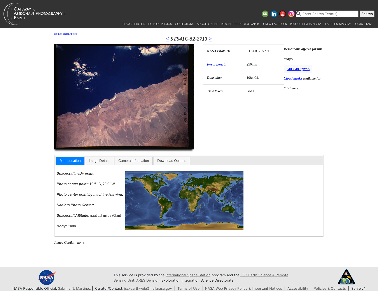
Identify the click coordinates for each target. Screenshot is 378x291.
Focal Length (216, 64)
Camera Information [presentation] (133, 161)
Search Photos (134, 24)
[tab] (70, 161)
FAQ (368, 24)
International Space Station (188, 275)
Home (57, 33)
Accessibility (297, 288)
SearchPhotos (70, 33)
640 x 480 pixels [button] (298, 69)
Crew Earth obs (275, 24)
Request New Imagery (306, 24)
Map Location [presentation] (70, 161)
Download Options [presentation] (171, 161)
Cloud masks (293, 78)
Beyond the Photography (240, 24)
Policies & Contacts (330, 288)
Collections (184, 24)
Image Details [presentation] (99, 161)
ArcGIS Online (207, 24)
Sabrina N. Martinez (74, 288)
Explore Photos (160, 24)
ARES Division (147, 280)
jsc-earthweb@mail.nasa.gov (148, 288)
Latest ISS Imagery (338, 24)
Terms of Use (188, 288)
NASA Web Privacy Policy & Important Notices (243, 288)
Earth (66, 226)
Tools (358, 24)
